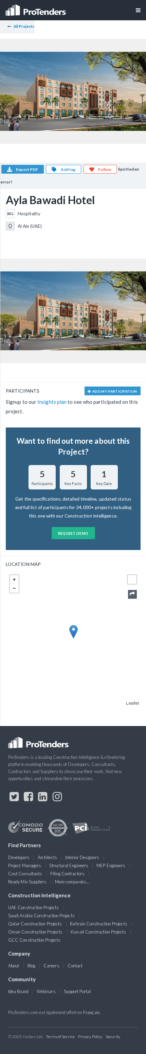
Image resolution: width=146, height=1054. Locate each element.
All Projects (24, 26)
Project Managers (24, 865)
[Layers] (132, 579)
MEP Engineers (110, 865)
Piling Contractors (67, 873)
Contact (75, 965)
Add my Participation (114, 391)
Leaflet (132, 703)
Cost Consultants (25, 873)
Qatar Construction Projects (35, 923)
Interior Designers (82, 857)
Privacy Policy (90, 1036)
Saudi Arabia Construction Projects (41, 915)
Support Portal (77, 991)
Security (113, 1036)
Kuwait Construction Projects (98, 932)
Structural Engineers (68, 865)
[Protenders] (36, 8)
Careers (51, 965)
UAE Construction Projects (33, 907)
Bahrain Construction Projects (98, 923)
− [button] (14, 588)
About (13, 965)
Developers (19, 857)
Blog (31, 965)
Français (91, 1012)
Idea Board (18, 991)
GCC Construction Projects (34, 940)
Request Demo (73, 533)
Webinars (46, 991)
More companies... (72, 881)
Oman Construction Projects (35, 932)
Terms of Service (60, 1036)
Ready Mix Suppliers (27, 881)
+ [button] (14, 579)
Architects (47, 857)
